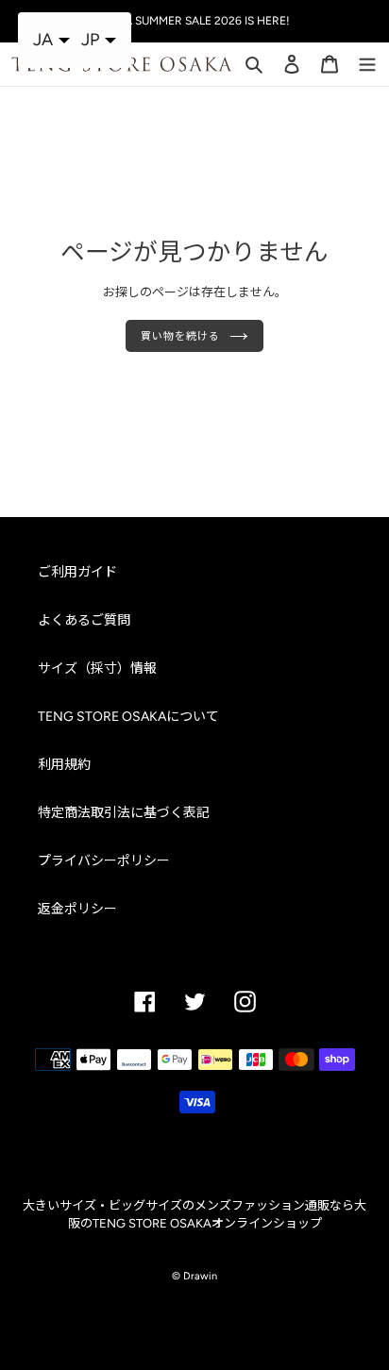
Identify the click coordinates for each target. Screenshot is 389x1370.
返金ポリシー (77, 909)
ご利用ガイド (77, 572)
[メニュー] (367, 62)
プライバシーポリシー (104, 861)
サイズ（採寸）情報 (97, 668)
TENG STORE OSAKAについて (128, 717)
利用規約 (64, 765)
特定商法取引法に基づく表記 (124, 813)
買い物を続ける (180, 335)
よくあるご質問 (84, 620)
